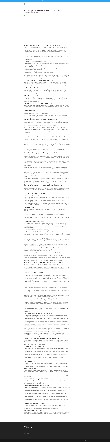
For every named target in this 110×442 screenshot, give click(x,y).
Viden (82, 4)
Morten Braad (27, 12)
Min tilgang (42, 4)
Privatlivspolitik (57, 4)
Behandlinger (76, 4)
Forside (32, 4)
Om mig (36, 4)
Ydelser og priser (49, 4)
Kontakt (63, 4)
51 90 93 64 (29, 433)
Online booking (69, 4)
